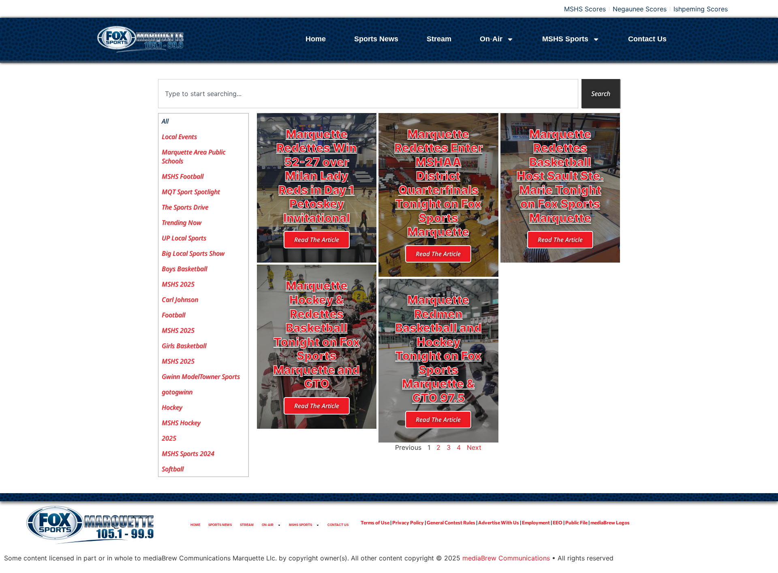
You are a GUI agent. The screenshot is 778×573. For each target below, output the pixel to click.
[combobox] (368, 93)
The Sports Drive (185, 207)
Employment (536, 522)
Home (316, 39)
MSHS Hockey (181, 422)
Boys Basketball (184, 268)
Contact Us (647, 39)
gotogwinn (177, 391)
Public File (576, 522)
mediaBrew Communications (506, 558)
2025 (169, 438)
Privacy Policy (408, 522)
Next (474, 447)
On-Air (491, 39)
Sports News (376, 39)
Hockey (172, 407)
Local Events (179, 136)
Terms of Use (375, 522)
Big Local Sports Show (193, 253)
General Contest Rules (451, 522)
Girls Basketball (184, 345)
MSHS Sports (565, 39)
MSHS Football (182, 176)
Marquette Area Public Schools (193, 156)
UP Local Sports (184, 237)
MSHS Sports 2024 (188, 453)
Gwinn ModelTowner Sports (201, 376)
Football (173, 314)
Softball (173, 468)
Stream (439, 39)
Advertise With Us (498, 522)
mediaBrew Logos (610, 522)
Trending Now (181, 222)
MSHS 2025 (178, 284)
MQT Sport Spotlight (191, 191)
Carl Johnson (180, 299)
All (165, 121)
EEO (557, 522)
